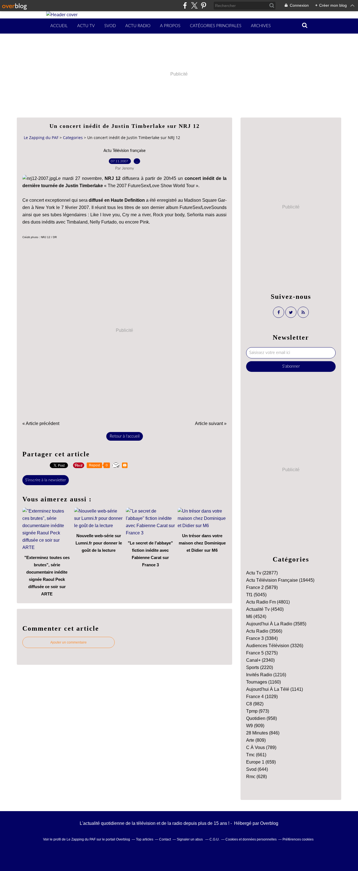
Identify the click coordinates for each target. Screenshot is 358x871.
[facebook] (185, 5)
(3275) (262, 653)
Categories (73, 137)
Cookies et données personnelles (251, 839)
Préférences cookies (298, 839)
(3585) (276, 623)
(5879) (262, 587)
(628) (256, 776)
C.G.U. (214, 839)
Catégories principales (215, 26)
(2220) (259, 667)
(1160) (263, 682)
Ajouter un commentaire (68, 642)
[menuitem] (59, 26)
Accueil (59, 26)
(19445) (280, 580)
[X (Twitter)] (194, 5)
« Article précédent (40, 423)
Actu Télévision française (124, 151)
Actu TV (86, 26)
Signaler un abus (190, 839)
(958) (261, 718)
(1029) (262, 696)
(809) (256, 740)
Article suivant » (211, 423)
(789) (261, 747)
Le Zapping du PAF (41, 137)
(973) (257, 711)
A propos (170, 26)
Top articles (144, 839)
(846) (262, 733)
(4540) (265, 609)
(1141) (274, 689)
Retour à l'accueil (125, 436)
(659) (261, 762)
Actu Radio (137, 26)
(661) (256, 754)
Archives (261, 26)
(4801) (268, 602)
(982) (254, 703)
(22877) (262, 573)
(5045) (256, 594)
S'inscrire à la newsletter (45, 480)
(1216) (266, 674)
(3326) (274, 645)
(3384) (262, 638)
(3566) (264, 631)
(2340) (260, 660)
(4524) (256, 616)
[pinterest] (203, 5)
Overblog (269, 823)
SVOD (110, 26)
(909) (255, 725)
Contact (165, 839)
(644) (257, 769)
